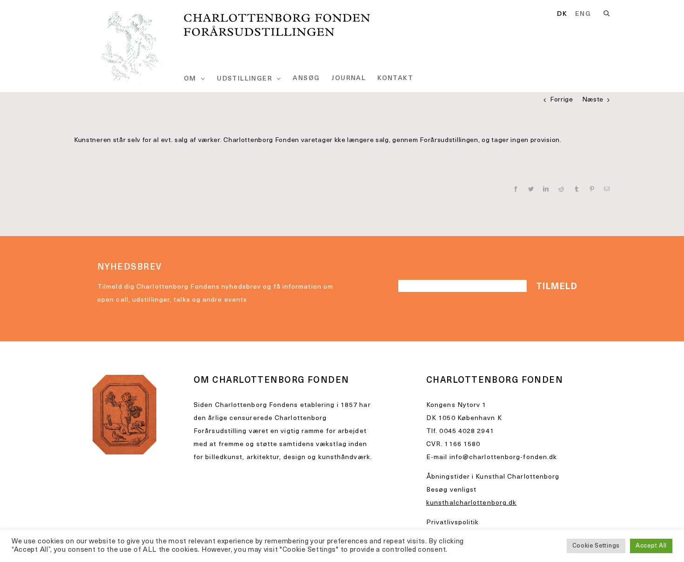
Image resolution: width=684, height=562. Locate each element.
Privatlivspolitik (452, 522)
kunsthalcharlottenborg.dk (471, 503)
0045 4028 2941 (466, 431)
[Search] (607, 13)
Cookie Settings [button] (596, 546)
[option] (583, 14)
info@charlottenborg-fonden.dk (503, 457)
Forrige (561, 99)
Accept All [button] (651, 546)
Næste (593, 99)
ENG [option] (583, 14)
